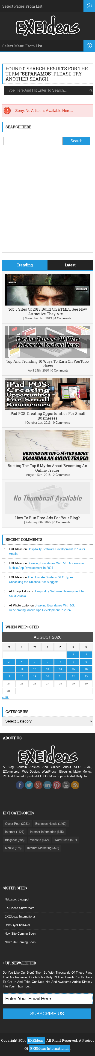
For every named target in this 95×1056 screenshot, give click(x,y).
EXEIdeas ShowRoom (19, 908)
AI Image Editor (19, 591)
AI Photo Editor (19, 605)
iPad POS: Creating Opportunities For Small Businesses (47, 415)
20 (47, 676)
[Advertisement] (47, 204)
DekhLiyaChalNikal (17, 925)
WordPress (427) (65, 840)
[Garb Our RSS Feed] (75, 790)
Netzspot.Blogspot (17, 899)
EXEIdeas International (20, 916)
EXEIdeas (16, 549)
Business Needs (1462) (50, 823)
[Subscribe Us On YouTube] (66, 790)
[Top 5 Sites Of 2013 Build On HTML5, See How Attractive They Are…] (47, 304)
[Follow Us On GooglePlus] (38, 790)
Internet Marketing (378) (43, 848)
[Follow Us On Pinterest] (56, 790)
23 (86, 676)
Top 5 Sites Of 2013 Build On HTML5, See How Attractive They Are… (47, 311)
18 (21, 676)
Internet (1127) (14, 832)
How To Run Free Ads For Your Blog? (47, 517)
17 (8, 676)
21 (60, 676)
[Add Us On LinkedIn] (47, 790)
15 (73, 669)
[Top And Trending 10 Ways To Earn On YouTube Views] (47, 356)
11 (22, 669)
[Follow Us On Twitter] (29, 790)
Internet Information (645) (47, 832)
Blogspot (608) (14, 840)
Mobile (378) (13, 848)
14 (60, 669)
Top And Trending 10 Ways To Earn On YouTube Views (47, 363)
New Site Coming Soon (20, 933)
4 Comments (62, 318)
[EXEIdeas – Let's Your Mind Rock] (47, 35)
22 (73, 676)
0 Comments (59, 370)
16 (86, 669)
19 (34, 676)
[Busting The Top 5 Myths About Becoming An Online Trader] (47, 461)
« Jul (5, 697)
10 (8, 669)
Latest (70, 264)
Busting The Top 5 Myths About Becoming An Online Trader (47, 468)
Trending (25, 264)
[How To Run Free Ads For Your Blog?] (47, 513)
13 (47, 669)
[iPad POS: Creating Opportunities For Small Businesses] (47, 409)
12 (34, 669)
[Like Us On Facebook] (19, 790)
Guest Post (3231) (17, 823)
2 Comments (61, 475)
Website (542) (39, 840)
